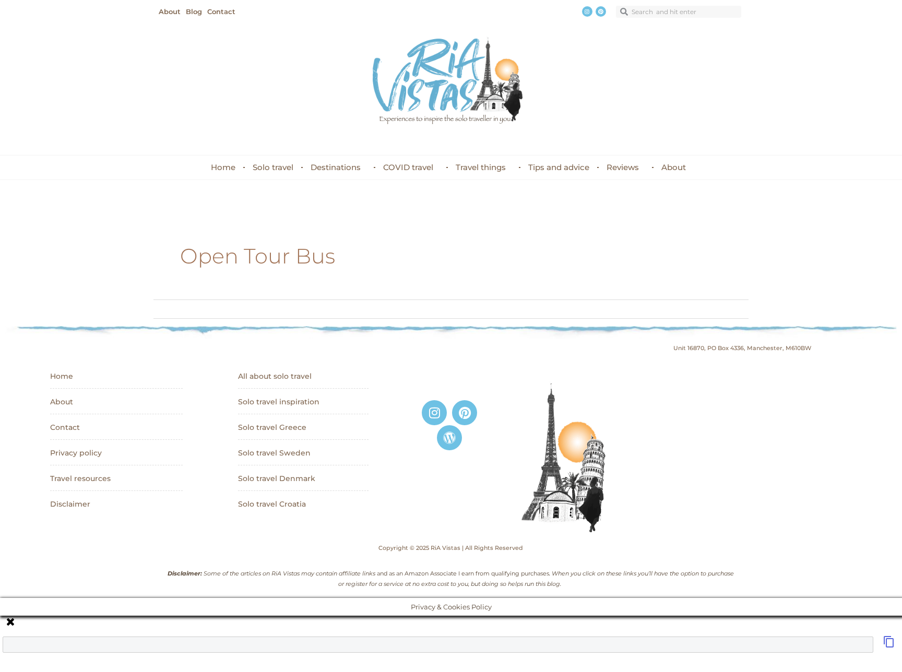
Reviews (623, 167)
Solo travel (273, 167)
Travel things (481, 167)
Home (223, 167)
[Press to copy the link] (888, 644)
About (673, 167)
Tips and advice (558, 167)
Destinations (336, 167)
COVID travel (408, 167)
